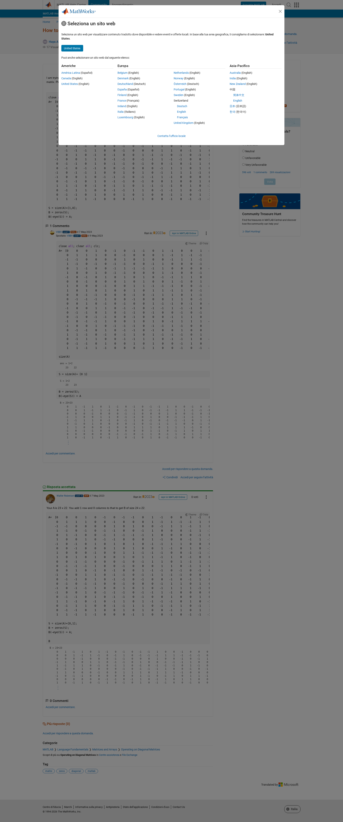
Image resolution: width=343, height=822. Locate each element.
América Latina (70, 72)
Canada (66, 78)
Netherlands (181, 72)
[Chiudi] (280, 11)
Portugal (179, 89)
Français (182, 117)
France (122, 100)
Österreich (180, 83)
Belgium (122, 72)
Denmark (123, 78)
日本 (232, 106)
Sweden (178, 95)
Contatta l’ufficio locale (171, 136)
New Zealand (238, 83)
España (122, 89)
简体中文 (238, 95)
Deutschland (125, 83)
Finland (122, 95)
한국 (232, 111)
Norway (178, 78)
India (233, 78)
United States (69, 83)
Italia (121, 111)
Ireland (122, 106)
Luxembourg (125, 117)
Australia (235, 72)
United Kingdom (183, 122)
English (181, 111)
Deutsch (182, 106)
